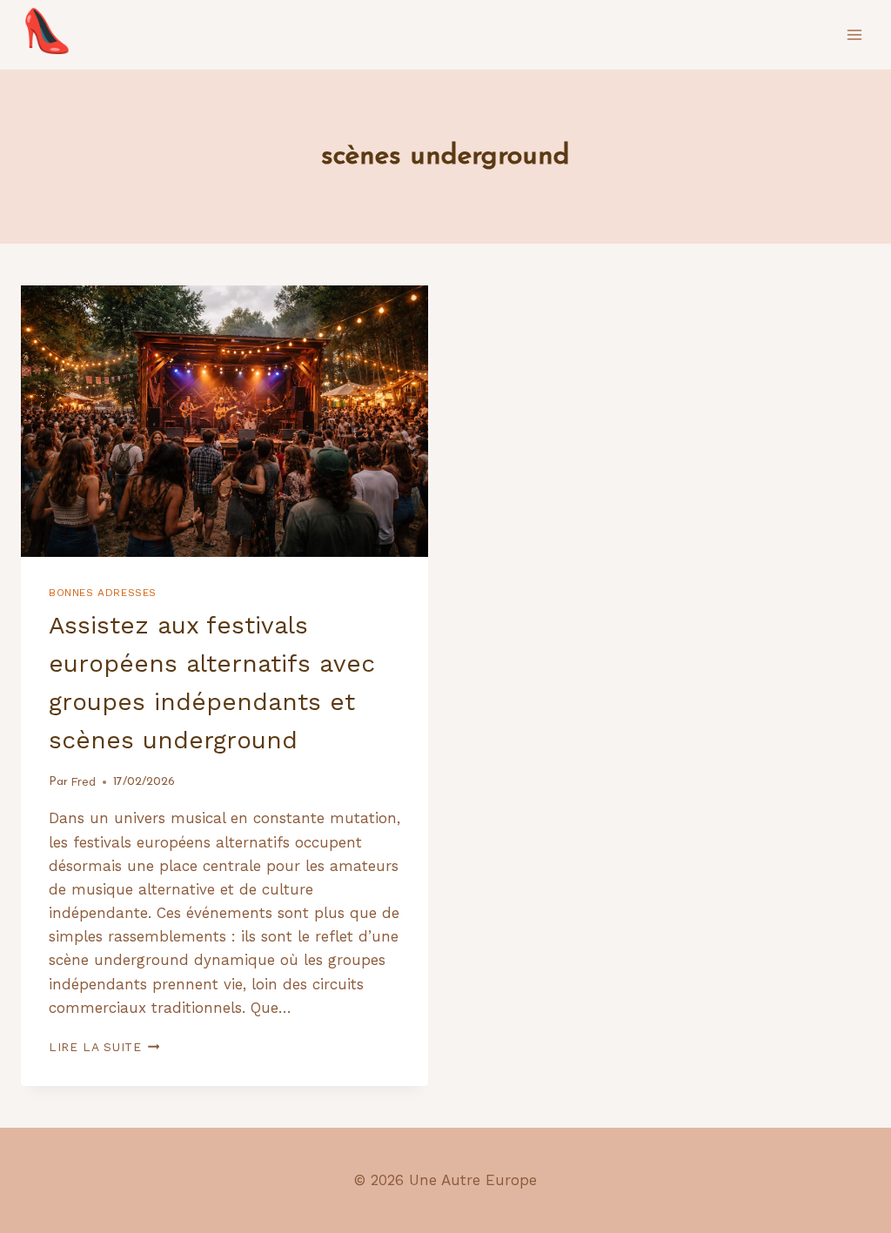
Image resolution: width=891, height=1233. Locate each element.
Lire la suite (104, 1047)
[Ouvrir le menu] (854, 34)
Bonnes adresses (103, 592)
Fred (83, 781)
